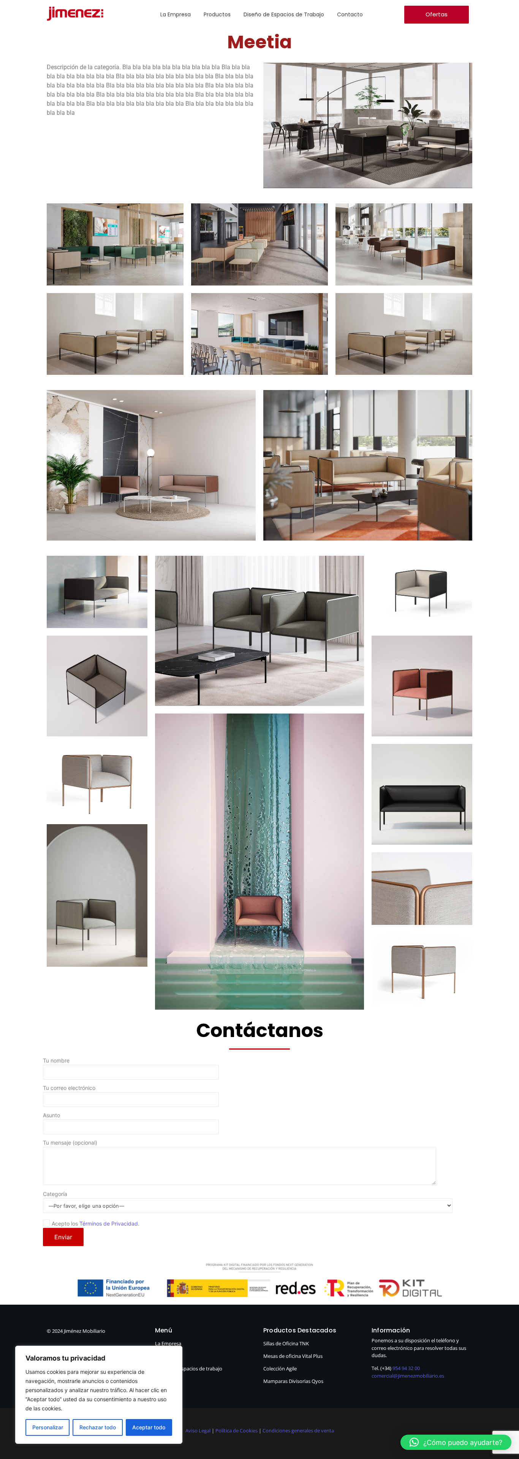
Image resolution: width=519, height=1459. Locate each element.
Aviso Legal (198, 1430)
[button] (455, 1442)
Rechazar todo (97, 1427)
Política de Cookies (236, 1430)
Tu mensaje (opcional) (70, 1143)
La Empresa (175, 14)
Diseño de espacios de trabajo (188, 1368)
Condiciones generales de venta (298, 1430)
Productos (217, 14)
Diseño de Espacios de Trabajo (284, 14)
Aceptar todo (148, 1427)
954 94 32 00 (406, 1368)
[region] (98, 1395)
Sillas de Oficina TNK (286, 1343)
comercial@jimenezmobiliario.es (408, 1375)
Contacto (350, 14)
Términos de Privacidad (108, 1223)
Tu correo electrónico (69, 1088)
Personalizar (47, 1427)
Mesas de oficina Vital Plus (293, 1356)
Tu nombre (56, 1061)
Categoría (55, 1194)
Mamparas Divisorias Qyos (293, 1381)
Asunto (51, 1115)
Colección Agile (280, 1368)
